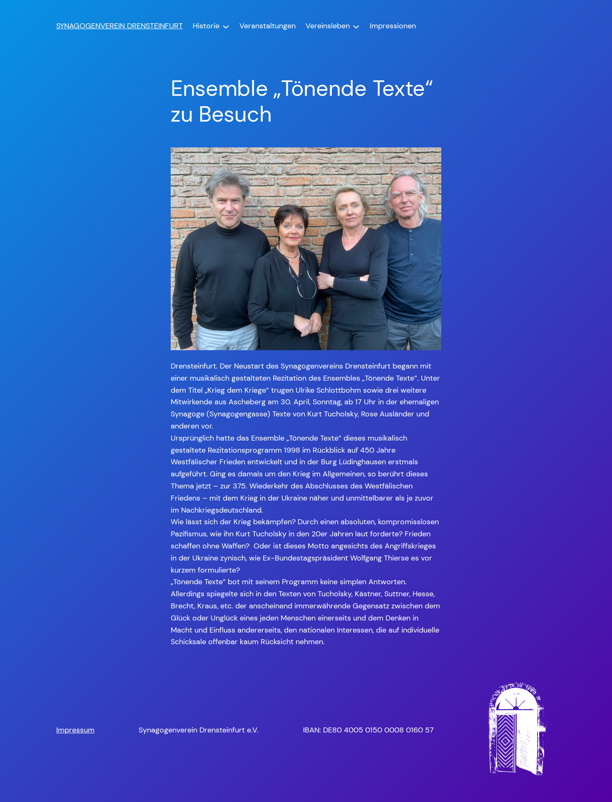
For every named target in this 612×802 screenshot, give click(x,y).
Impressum (75, 730)
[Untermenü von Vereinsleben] (356, 26)
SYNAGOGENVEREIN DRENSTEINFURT (119, 25)
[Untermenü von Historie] (225, 26)
